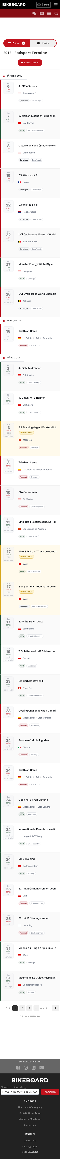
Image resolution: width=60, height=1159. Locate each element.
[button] (49, 13)
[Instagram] (26, 1067)
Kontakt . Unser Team (30, 1113)
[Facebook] (18, 1067)
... (36, 1008)
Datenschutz (30, 1140)
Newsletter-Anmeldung (13, 1087)
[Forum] (34, 13)
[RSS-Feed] (34, 1067)
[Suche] (56, 13)
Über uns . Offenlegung (30, 1107)
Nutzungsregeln (30, 1146)
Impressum (30, 1125)
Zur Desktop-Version (30, 1061)
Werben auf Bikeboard (30, 1119)
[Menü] (56, 4)
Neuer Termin (31, 62)
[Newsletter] (42, 1067)
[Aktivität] (41, 13)
